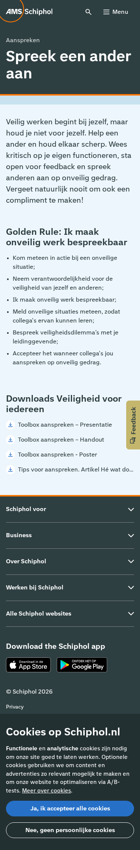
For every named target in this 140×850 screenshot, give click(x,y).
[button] (133, 425)
